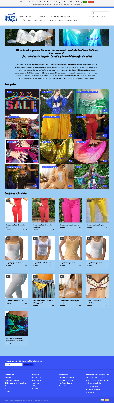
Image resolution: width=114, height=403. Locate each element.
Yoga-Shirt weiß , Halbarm (42, 263)
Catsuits (44, 20)
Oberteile (44, 17)
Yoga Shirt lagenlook (67, 263)
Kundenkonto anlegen (66, 377)
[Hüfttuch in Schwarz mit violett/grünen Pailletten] (16, 323)
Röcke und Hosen (58, 17)
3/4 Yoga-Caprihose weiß (15, 301)
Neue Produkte (37, 380)
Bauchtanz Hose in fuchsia (69, 225)
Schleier (83, 17)
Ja (85, 2)
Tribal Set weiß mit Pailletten (94, 302)
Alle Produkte (36, 377)
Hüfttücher (72, 17)
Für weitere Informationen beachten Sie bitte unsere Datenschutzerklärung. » (57, 4)
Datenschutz (9, 386)
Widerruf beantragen (66, 386)
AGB (6, 388)
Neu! (76, 20)
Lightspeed (44, 400)
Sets (37, 17)
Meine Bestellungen (66, 380)
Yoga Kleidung (56, 20)
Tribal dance (32, 20)
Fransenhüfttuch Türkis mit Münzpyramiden (43, 302)
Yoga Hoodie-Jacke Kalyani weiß (69, 302)
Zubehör (21, 20)
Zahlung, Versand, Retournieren (16, 383)
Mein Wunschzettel (65, 383)
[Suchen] (93, 13)
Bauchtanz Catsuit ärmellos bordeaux (43, 226)
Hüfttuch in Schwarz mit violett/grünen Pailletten (15, 339)
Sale (31, 17)
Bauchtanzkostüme (97, 17)
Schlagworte (36, 386)
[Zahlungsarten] (102, 400)
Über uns (8, 377)
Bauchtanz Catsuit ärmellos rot (15, 226)
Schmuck (68, 20)
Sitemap (7, 391)
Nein (91, 2)
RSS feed (35, 388)
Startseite (22, 17)
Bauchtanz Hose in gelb (96, 225)
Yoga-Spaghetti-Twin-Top (15, 263)
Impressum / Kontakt (12, 380)
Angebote (35, 383)
